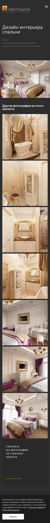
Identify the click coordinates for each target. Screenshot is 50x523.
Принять (13, 517)
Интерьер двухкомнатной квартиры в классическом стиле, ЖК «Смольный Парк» (22, 44)
